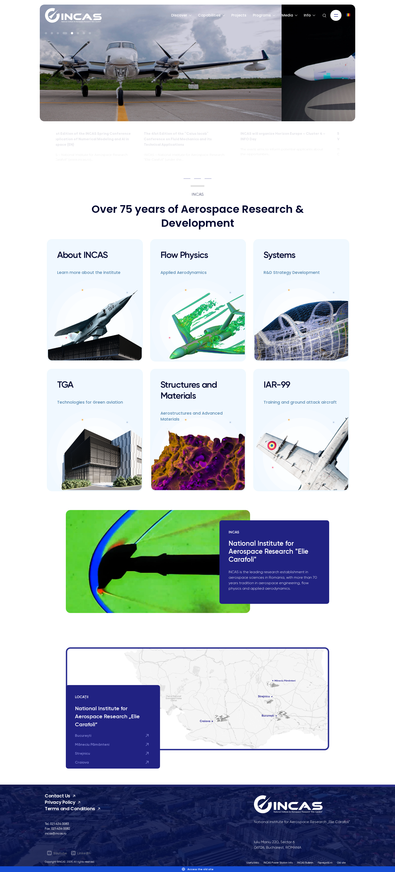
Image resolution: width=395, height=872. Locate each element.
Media (287, 15)
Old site (341, 862)
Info (307, 15)
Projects (238, 15)
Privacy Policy (60, 802)
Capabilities (209, 15)
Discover (179, 15)
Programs (262, 15)
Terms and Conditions (70, 808)
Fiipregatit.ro (325, 862)
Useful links (252, 862)
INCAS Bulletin (305, 862)
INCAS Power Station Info (278, 862)
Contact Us (57, 796)
